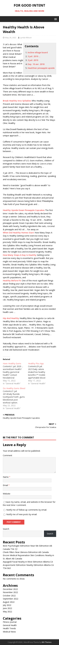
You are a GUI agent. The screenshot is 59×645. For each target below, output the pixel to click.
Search (6, 529)
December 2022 (10, 589)
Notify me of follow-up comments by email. (26, 509)
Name (6, 477)
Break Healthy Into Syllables (17, 100)
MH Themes (46, 642)
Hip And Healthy (11, 318)
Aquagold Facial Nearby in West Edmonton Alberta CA (28, 561)
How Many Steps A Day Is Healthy (19, 255)
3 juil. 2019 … (34, 56)
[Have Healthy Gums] (15, 373)
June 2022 (7, 608)
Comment (7, 455)
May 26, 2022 (10, 37)
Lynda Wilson (26, 37)
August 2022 (8, 602)
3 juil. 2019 (33, 60)
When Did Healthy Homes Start (18, 232)
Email (5, 485)
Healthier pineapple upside (41, 68)
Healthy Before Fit (12, 280)
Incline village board (38, 52)
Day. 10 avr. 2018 (36, 64)
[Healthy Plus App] (40, 373)
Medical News (9, 631)
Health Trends (9, 628)
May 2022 (7, 611)
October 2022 (9, 595)
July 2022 (7, 605)
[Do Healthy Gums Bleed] (15, 398)
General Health (10, 625)
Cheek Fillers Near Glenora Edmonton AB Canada (26, 552)
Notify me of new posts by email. (21, 514)
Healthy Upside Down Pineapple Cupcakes (24, 210)
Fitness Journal (9, 622)
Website (6, 493)
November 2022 (10, 592)
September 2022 (10, 598)
